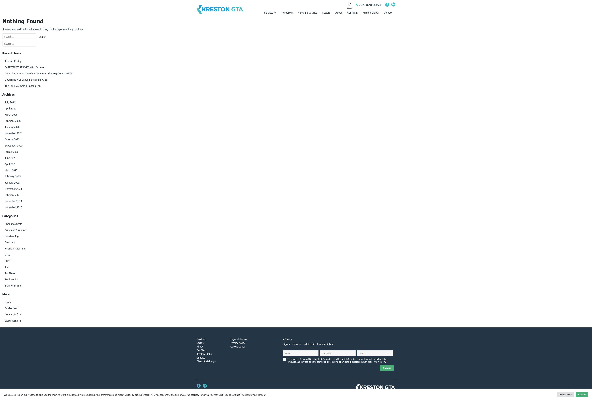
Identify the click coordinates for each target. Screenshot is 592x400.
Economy (10, 242)
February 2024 (13, 194)
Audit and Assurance (16, 229)
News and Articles (307, 12)
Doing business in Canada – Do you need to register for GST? (38, 73)
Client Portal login (206, 361)
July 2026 (10, 102)
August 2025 (12, 151)
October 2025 (12, 139)
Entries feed (11, 308)
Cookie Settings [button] (565, 395)
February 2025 (13, 176)
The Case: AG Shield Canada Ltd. (23, 85)
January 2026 (12, 127)
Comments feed (13, 314)
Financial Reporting (15, 248)
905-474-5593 (370, 5)
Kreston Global (371, 12)
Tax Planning (11, 279)
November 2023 (13, 207)
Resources (287, 12)
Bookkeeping (12, 236)
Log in (8, 302)
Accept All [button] (582, 395)
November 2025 (13, 133)
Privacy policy (237, 342)
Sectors (326, 12)
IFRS (7, 254)
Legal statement (238, 339)
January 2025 (12, 182)
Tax (6, 267)
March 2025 (11, 170)
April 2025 (10, 164)
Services (268, 12)
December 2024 (13, 188)
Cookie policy (237, 346)
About (338, 12)
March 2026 (11, 114)
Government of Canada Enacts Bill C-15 (26, 79)
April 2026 (10, 108)
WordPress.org (13, 320)
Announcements (13, 223)
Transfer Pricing (13, 61)
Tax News (10, 273)
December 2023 (13, 201)
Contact (388, 12)
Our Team (352, 12)
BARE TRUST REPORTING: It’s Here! (24, 67)
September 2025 (14, 145)
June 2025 (10, 157)
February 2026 (13, 120)
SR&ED (8, 260)
